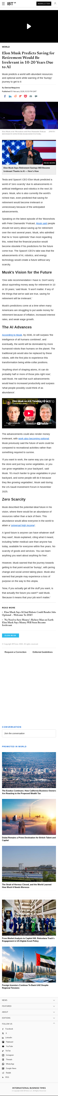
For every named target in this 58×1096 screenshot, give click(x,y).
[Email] (30, 96)
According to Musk (12, 335)
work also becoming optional (33, 438)
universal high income (23, 525)
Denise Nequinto (12, 87)
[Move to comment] (36, 96)
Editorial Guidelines (43, 652)
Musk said (41, 223)
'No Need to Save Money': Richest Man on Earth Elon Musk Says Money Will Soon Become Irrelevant (27, 623)
